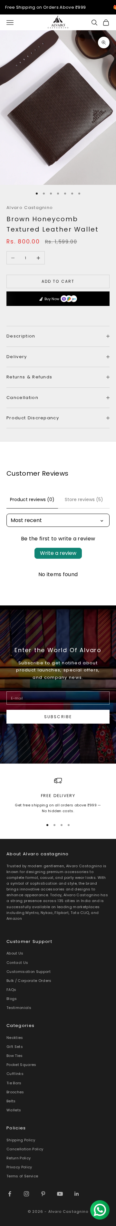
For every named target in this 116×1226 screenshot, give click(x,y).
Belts (11, 1101)
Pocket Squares (21, 1064)
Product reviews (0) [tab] (32, 499)
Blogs (11, 998)
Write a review (58, 553)
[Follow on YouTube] (60, 1194)
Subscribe (58, 716)
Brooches (15, 1092)
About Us (15, 953)
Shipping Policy (20, 1140)
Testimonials (18, 1007)
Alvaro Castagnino (29, 207)
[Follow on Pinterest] (43, 1194)
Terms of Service (22, 1176)
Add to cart (58, 281)
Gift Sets (14, 1046)
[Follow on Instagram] (26, 1194)
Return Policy (18, 1158)
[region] (58, 795)
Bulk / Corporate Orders (29, 980)
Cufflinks (15, 1073)
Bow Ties (14, 1055)
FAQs (11, 989)
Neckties (14, 1037)
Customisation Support (28, 971)
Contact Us (17, 962)
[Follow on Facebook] (9, 1194)
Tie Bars (14, 1083)
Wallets (13, 1110)
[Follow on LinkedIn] (76, 1194)
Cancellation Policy (24, 1149)
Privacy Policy (19, 1167)
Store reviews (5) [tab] (84, 499)
